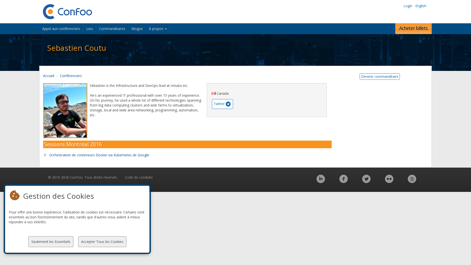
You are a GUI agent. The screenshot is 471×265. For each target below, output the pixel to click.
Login (408, 5)
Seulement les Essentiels (50, 241)
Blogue (137, 28)
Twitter (219, 103)
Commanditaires (112, 28)
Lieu (89, 28)
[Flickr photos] (389, 181)
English (420, 5)
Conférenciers (71, 75)
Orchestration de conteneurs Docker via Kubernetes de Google (98, 155)
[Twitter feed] (366, 181)
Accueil (48, 75)
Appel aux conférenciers (61, 28)
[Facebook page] (343, 181)
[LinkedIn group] (321, 181)
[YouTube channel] (412, 181)
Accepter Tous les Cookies (102, 241)
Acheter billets (413, 28)
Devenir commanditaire (379, 76)
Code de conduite (139, 177)
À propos (156, 28)
